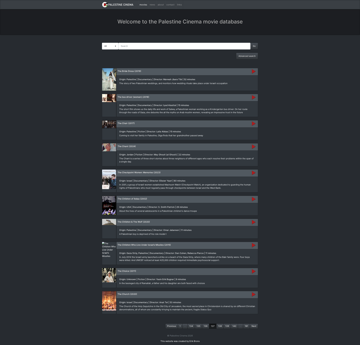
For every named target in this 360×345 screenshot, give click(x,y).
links (179, 4)
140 (234, 326)
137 (213, 326)
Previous (171, 326)
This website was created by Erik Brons (180, 341)
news (152, 4)
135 (198, 326)
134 (191, 326)
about (161, 4)
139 (227, 326)
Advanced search (247, 56)
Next (254, 326)
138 (220, 326)
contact (170, 4)
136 (205, 326)
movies (143, 4)
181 (246, 326)
